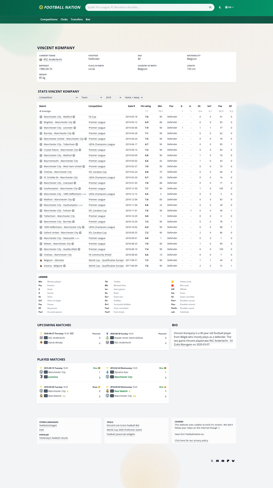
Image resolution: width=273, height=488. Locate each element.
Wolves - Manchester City (57, 243)
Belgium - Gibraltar (54, 260)
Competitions (49, 19)
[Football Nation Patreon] (228, 461)
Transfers (77, 19)
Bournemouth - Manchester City (61, 160)
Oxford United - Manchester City (61, 232)
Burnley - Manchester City (57, 133)
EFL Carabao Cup (98, 171)
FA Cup (92, 116)
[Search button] (210, 7)
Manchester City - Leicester (58, 127)
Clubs (64, 19)
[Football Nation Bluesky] (233, 461)
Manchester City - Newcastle (59, 238)
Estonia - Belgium (53, 265)
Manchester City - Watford (58, 116)
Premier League (97, 122)
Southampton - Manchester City (61, 188)
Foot (41, 429)
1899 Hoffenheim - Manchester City (62, 227)
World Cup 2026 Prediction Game (124, 429)
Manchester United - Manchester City (64, 138)
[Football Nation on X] (212, 461)
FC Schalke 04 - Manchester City (61, 177)
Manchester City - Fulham (57, 210)
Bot (88, 19)
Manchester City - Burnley (57, 221)
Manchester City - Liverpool (58, 182)
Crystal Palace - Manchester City (61, 149)
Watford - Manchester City (58, 199)
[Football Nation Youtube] (222, 461)
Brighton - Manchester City (58, 122)
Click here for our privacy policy (191, 440)
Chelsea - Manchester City (58, 171)
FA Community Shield (100, 254)
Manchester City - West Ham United (63, 166)
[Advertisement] (136, 34)
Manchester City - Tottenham (59, 144)
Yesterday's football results (53, 437)
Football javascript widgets (121, 434)
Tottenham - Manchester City (59, 216)
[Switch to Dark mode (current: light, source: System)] (220, 7)
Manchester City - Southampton (61, 204)
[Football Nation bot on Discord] (217, 461)
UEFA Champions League (102, 144)
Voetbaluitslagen (48, 425)
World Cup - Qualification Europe (106, 260)
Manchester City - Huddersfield (60, 249)
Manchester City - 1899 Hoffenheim (62, 193)
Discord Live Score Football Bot (123, 425)
